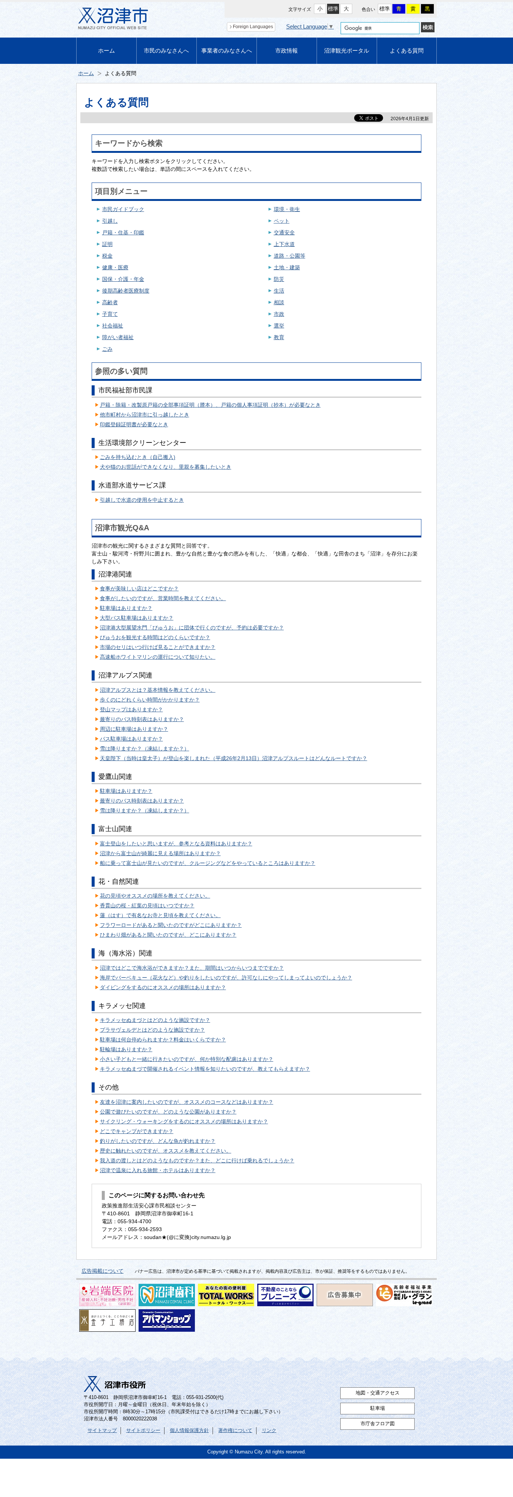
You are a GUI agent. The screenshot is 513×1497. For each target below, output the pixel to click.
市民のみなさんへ (166, 50)
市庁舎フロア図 (378, 1423)
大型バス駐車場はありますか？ (137, 618)
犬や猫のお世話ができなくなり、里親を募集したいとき (165, 467)
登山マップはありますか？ (131, 709)
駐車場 (377, 1408)
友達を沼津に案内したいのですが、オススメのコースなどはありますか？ (186, 1102)
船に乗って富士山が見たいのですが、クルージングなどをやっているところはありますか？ (207, 863)
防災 (279, 279)
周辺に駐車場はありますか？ (134, 729)
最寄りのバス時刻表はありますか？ (142, 719)
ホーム (106, 50)
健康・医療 (115, 267)
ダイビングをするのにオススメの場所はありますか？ (163, 987)
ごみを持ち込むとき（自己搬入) (137, 457)
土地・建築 (287, 267)
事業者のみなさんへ (226, 50)
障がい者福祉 (118, 337)
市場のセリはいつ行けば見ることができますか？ (158, 647)
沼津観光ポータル (346, 50)
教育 (279, 337)
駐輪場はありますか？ (126, 1049)
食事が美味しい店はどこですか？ (139, 589)
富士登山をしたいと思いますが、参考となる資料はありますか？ (176, 844)
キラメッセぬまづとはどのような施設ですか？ (155, 1020)
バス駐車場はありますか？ (131, 739)
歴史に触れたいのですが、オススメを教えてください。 (165, 1151)
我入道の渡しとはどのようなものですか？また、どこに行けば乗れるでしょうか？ (197, 1160)
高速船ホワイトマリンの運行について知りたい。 (158, 657)
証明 (107, 244)
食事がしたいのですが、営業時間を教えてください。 (163, 598)
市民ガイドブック (123, 209)
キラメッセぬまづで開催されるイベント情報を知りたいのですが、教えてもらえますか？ (205, 1069)
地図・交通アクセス (378, 1393)
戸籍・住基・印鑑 (123, 232)
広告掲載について (102, 1271)
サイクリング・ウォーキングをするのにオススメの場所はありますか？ (184, 1121)
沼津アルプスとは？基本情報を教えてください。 (158, 690)
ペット (282, 221)
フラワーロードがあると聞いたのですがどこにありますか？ (171, 925)
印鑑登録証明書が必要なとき (134, 424)
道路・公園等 (289, 256)
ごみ (107, 349)
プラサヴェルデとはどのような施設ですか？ (152, 1030)
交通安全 (284, 232)
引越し (110, 221)
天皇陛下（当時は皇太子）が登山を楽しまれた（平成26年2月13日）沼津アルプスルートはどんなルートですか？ (233, 758)
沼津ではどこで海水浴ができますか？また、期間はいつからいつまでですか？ (192, 968)
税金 (107, 256)
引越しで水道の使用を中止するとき (142, 500)
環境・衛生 (287, 209)
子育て (110, 314)
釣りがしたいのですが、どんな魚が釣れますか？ (158, 1141)
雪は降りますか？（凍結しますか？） (144, 748)
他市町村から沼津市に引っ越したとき (144, 415)
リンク (269, 1430)
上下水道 (284, 244)
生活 (279, 291)
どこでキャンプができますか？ (137, 1131)
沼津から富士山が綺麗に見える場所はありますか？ (160, 853)
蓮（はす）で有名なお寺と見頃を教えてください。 (160, 915)
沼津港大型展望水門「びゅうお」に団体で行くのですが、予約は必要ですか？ (192, 628)
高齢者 (110, 302)
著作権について (235, 1430)
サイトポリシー (143, 1430)
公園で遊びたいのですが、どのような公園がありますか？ (168, 1112)
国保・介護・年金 (123, 279)
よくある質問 (407, 50)
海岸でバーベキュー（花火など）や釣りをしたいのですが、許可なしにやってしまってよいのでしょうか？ (226, 978)
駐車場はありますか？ (126, 608)
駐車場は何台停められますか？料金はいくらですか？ (163, 1040)
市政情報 (286, 50)
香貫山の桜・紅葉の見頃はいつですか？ (147, 905)
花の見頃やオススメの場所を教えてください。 (155, 896)
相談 (279, 302)
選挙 (279, 326)
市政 (279, 314)
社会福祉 (112, 326)
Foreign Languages (253, 26)
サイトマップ (102, 1430)
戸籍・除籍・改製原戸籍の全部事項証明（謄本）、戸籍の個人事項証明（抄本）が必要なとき (210, 405)
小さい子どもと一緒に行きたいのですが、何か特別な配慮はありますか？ (186, 1059)
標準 (333, 9)
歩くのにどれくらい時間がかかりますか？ (150, 700)
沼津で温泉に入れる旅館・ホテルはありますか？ (158, 1170)
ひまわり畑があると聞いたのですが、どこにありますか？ (168, 935)
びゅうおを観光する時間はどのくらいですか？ (155, 637)
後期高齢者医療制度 (125, 291)
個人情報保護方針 (189, 1430)
